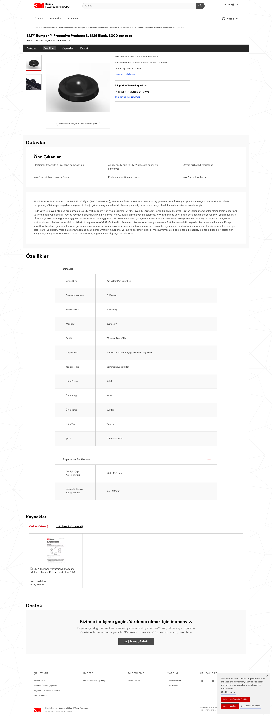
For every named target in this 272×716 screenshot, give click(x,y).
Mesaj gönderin (139, 641)
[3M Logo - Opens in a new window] (52, 5)
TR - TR (227, 5)
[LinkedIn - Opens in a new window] (201, 681)
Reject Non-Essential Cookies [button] (235, 699)
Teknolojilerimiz (41, 695)
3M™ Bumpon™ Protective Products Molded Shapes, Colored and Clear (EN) (53, 571)
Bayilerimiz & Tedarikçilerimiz (47, 691)
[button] (250, 706)
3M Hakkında (40, 681)
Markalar (73, 18)
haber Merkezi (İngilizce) (94, 681)
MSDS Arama (134, 681)
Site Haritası (172, 686)
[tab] (38, 526)
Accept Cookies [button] (229, 706)
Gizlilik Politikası (65, 708)
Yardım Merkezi (174, 681)
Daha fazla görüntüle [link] (125, 74)
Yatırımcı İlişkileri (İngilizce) (45, 686)
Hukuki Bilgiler (51, 708)
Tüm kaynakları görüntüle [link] (127, 97)
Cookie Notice (228, 692)
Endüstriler (56, 18)
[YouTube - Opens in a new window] (213, 681)
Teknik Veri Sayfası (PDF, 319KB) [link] (134, 92)
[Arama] (200, 6)
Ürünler (39, 18)
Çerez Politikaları (81, 708)
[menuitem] (31, 48)
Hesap (230, 19)
